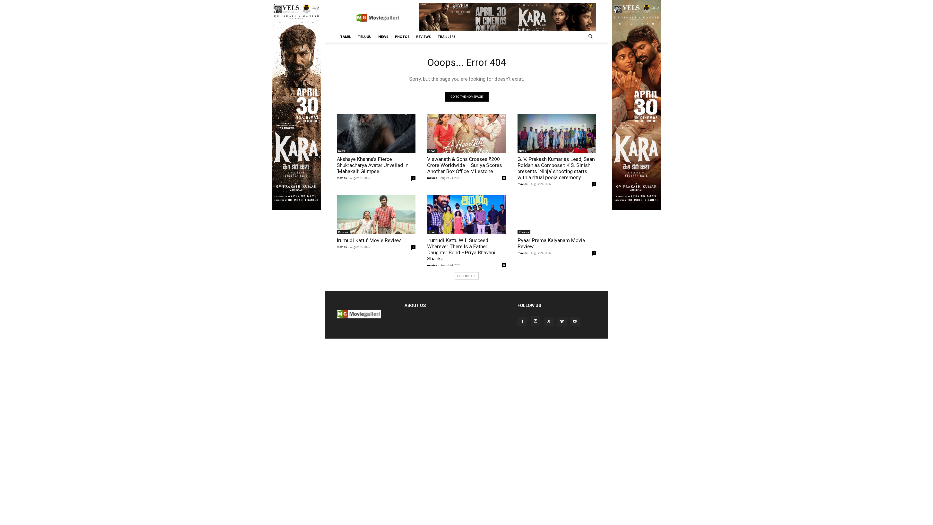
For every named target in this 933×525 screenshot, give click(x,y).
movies (342, 178)
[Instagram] (535, 321)
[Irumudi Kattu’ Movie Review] (376, 214)
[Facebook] (522, 321)
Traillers (447, 36)
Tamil (345, 36)
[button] (590, 37)
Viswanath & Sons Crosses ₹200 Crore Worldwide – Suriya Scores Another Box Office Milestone (464, 165)
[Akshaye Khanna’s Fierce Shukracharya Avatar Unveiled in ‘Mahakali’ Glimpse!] (376, 133)
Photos (402, 36)
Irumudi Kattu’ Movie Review (369, 240)
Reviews (423, 36)
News (383, 36)
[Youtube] (575, 321)
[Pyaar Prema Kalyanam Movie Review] (557, 214)
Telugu (364, 36)
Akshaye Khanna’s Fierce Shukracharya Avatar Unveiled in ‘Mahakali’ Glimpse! (372, 165)
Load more (465, 276)
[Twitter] (548, 321)
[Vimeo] (562, 321)
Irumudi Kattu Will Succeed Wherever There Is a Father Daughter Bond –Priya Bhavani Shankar (461, 249)
